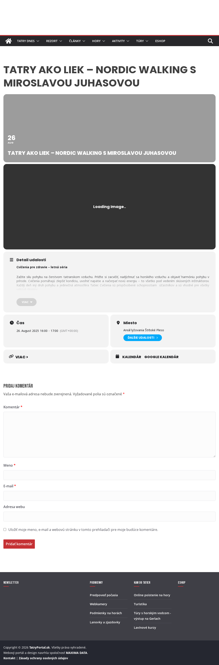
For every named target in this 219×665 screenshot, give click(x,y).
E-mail (9, 486)
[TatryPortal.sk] (8, 41)
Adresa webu (14, 506)
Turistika (140, 604)
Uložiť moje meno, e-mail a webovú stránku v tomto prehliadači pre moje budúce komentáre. (83, 529)
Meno (9, 465)
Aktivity (118, 41)
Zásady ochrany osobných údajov (43, 658)
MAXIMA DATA (76, 653)
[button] (37, 41)
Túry (140, 41)
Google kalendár (161, 357)
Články (75, 41)
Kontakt (9, 658)
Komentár (12, 407)
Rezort (52, 41)
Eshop (160, 41)
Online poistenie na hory (152, 595)
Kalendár (131, 357)
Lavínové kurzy (145, 627)
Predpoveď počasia (104, 595)
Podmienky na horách (106, 613)
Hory (96, 41)
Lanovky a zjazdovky (105, 622)
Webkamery (98, 604)
